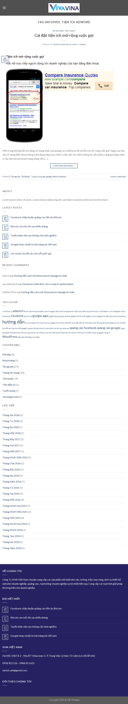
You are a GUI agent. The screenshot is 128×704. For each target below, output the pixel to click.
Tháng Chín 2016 (11, 463)
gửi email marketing (118, 316)
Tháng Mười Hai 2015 (14, 505)
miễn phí (8, 328)
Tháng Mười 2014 (12, 529)
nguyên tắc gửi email (35, 328)
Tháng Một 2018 (11, 433)
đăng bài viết (22, 337)
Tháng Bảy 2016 (11, 469)
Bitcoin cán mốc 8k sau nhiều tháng (29, 226)
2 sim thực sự (7, 311)
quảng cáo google (108, 328)
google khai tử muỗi (78, 316)
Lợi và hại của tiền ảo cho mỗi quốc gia (31, 253)
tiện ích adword (59, 176)
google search (91, 316)
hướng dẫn (13, 321)
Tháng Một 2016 (11, 499)
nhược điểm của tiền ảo (53, 328)
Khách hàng (8, 360)
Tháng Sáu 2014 (11, 541)
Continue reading (64, 165)
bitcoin (26, 311)
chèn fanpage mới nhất (68, 311)
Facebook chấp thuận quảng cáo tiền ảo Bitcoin (36, 217)
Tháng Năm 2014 (11, 548)
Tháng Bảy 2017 (11, 439)
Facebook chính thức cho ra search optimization (47, 283)
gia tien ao (28, 316)
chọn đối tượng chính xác (88, 311)
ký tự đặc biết (77, 323)
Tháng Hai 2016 (11, 493)
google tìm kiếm (103, 316)
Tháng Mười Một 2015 (15, 511)
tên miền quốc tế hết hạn (58, 333)
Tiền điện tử (9, 384)
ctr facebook (102, 311)
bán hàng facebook (36, 311)
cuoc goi (41, 176)
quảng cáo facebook (83, 328)
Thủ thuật (70, 31)
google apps (40, 316)
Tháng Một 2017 (11, 451)
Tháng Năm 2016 (11, 481)
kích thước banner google (46, 323)
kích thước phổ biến (63, 323)
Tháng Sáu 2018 (11, 415)
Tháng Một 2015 (11, 517)
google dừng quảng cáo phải (59, 316)
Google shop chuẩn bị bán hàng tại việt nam (33, 244)
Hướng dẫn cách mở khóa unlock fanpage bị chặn (40, 275)
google (49, 176)
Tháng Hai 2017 (11, 445)
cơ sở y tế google (114, 311)
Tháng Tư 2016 (10, 487)
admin (83, 44)
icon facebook (30, 323)
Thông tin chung (11, 372)
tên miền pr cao (42, 333)
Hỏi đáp (6, 354)
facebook (17, 316)
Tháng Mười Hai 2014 (14, 523)
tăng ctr (107, 333)
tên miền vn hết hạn (76, 333)
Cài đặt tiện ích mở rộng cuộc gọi (64, 35)
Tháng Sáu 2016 (11, 475)
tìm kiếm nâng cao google (94, 333)
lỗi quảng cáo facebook (105, 323)
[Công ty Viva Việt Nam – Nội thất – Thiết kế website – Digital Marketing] (64, 8)
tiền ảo (23, 333)
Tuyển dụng (8, 390)
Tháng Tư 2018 (10, 421)
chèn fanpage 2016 (51, 311)
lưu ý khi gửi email (89, 323)
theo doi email (15, 333)
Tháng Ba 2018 (10, 427)
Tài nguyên (58, 31)
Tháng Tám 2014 (11, 536)
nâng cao (65, 328)
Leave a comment (118, 176)
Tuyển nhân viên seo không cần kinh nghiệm (33, 235)
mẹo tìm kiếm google (19, 328)
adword (18, 311)
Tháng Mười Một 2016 (15, 457)
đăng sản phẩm (34, 337)
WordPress (9, 336)
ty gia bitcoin (31, 333)
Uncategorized (10, 396)
